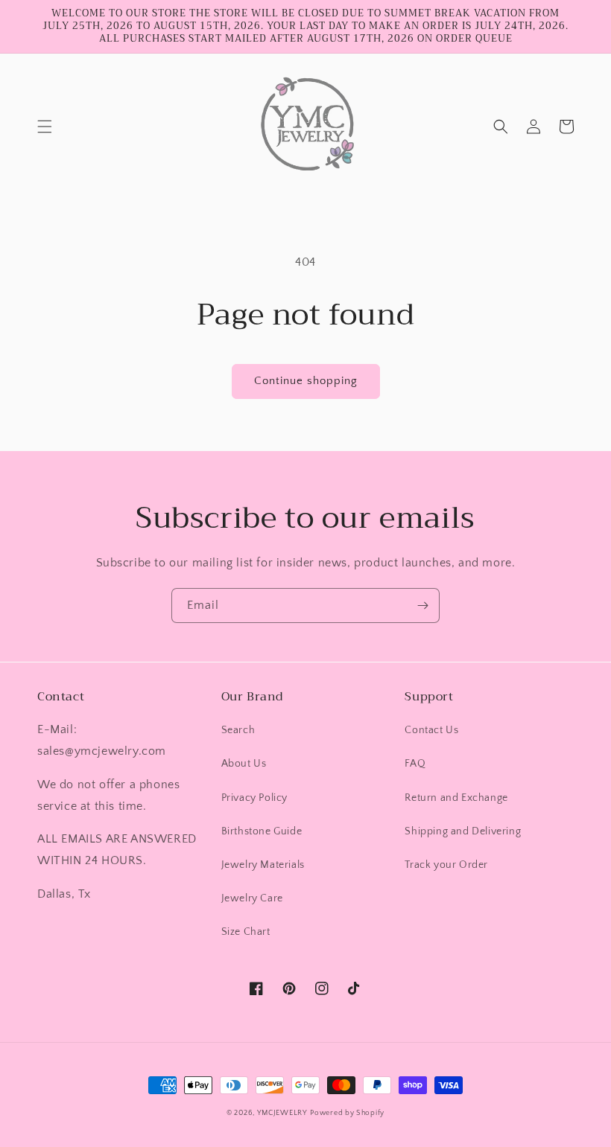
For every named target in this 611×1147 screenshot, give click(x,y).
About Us (244, 764)
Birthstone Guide (262, 831)
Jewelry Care (252, 898)
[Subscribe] (422, 605)
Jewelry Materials (263, 865)
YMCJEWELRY (282, 1113)
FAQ (415, 764)
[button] (44, 126)
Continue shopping (306, 380)
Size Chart (245, 932)
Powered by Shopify (347, 1113)
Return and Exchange (456, 798)
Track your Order (446, 865)
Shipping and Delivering (463, 831)
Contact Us (431, 730)
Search (238, 730)
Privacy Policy (254, 798)
